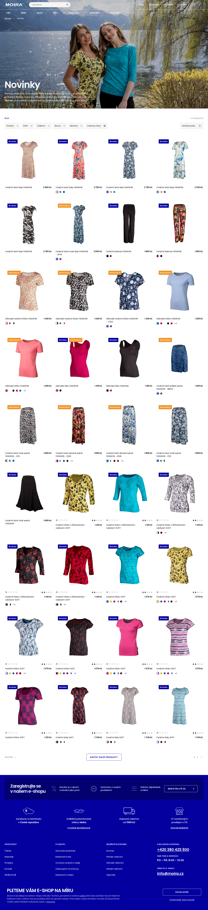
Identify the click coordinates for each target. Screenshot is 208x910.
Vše (8, 12)
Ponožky (74, 12)
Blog (141, 4)
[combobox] (47, 4)
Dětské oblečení (114, 868)
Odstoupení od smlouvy (67, 868)
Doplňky (95, 12)
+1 (176, 323)
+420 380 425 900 (173, 849)
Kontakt (182, 4)
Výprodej (110, 874)
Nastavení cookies (64, 874)
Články (8, 850)
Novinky (116, 12)
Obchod (8, 18)
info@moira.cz (170, 873)
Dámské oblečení (115, 862)
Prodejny (168, 4)
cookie (82, 895)
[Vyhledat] (68, 4)
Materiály (154, 4)
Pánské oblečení (114, 856)
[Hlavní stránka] (14, 4)
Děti (55, 12)
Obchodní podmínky (65, 850)
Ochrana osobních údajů (67, 862)
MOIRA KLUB (10, 874)
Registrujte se (177, 788)
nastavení (50, 901)
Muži (40, 12)
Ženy (23, 12)
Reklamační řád (63, 856)
